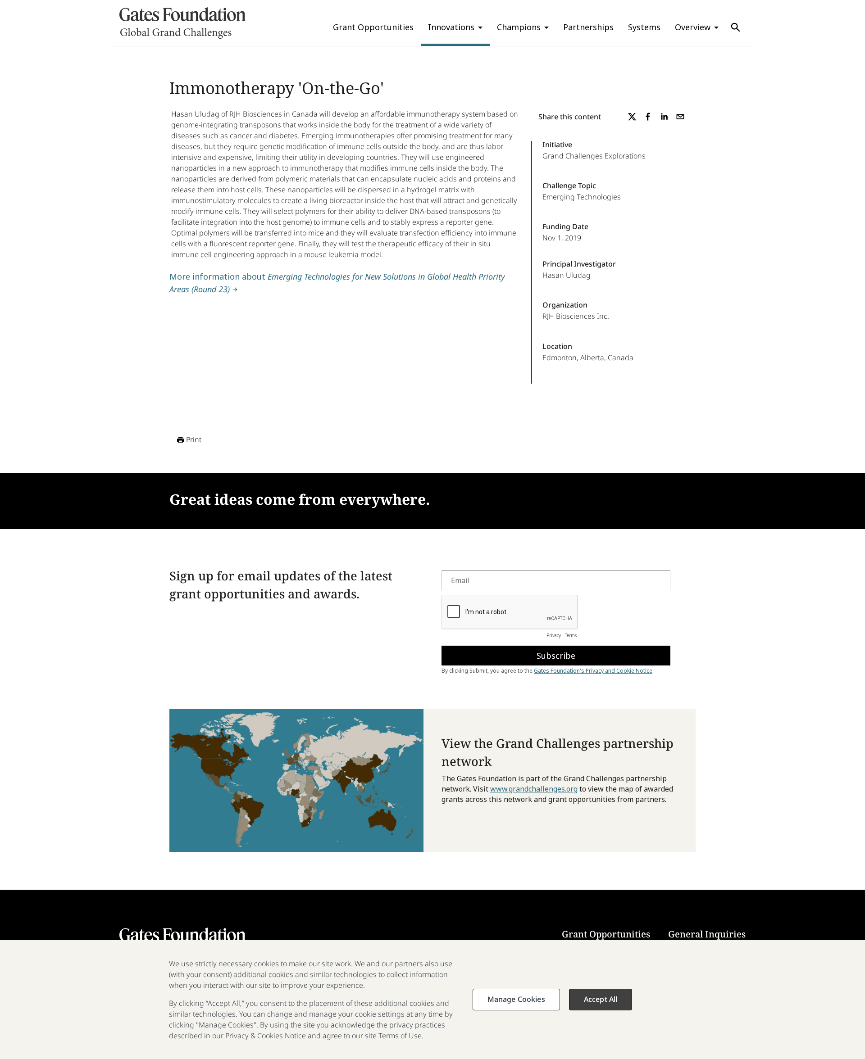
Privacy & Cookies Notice (265, 1036)
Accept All (601, 999)
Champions (519, 27)
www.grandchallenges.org (534, 789)
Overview (692, 27)
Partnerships (588, 27)
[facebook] (648, 117)
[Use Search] (736, 27)
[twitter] (632, 117)
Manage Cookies (516, 999)
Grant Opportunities (373, 27)
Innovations (451, 27)
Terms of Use (400, 1036)
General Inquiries (707, 934)
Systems (644, 27)
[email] (680, 117)
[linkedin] (664, 117)
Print (193, 439)
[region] (432, 999)
